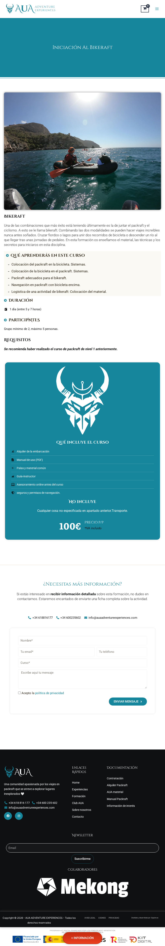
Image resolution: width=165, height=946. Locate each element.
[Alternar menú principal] (157, 9)
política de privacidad (49, 693)
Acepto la (43, 693)
